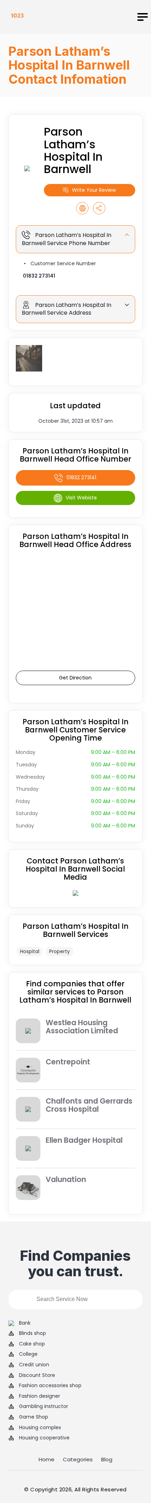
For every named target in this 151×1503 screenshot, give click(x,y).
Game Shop (33, 1417)
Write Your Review (94, 190)
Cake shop (32, 1344)
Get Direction (75, 677)
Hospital (29, 951)
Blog (106, 1459)
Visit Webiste (81, 497)
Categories (78, 1459)
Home (46, 1459)
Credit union (34, 1364)
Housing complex (40, 1427)
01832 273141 (39, 275)
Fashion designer (39, 1396)
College (28, 1354)
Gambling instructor (43, 1406)
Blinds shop (32, 1333)
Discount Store (37, 1375)
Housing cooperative (44, 1437)
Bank (25, 1323)
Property (59, 951)
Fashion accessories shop (50, 1385)
